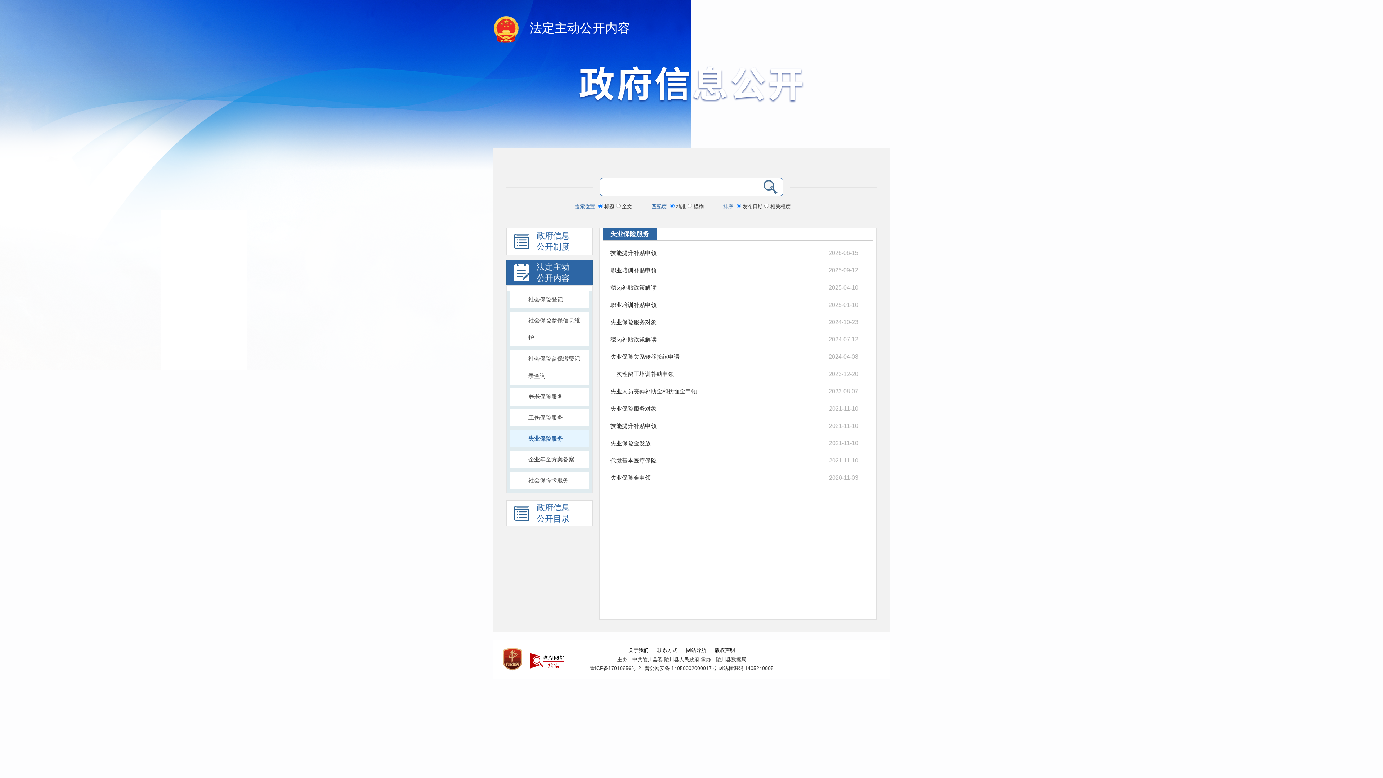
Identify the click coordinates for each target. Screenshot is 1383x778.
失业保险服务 (545, 438)
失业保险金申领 (630, 478)
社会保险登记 (545, 299)
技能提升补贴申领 (633, 253)
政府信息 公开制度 (553, 241)
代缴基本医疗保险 (633, 460)
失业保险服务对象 (633, 322)
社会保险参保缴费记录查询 (554, 367)
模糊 (698, 206)
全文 (626, 206)
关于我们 (638, 650)
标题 (609, 206)
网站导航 (696, 650)
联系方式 (667, 650)
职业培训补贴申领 (633, 270)
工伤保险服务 (545, 418)
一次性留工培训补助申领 (642, 374)
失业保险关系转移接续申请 (645, 357)
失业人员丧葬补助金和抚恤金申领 (653, 391)
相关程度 (780, 206)
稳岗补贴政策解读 (633, 288)
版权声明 (725, 650)
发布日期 (752, 206)
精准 (681, 206)
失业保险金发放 (630, 443)
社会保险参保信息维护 (554, 329)
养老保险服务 (545, 397)
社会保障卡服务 (548, 480)
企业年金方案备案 (551, 459)
